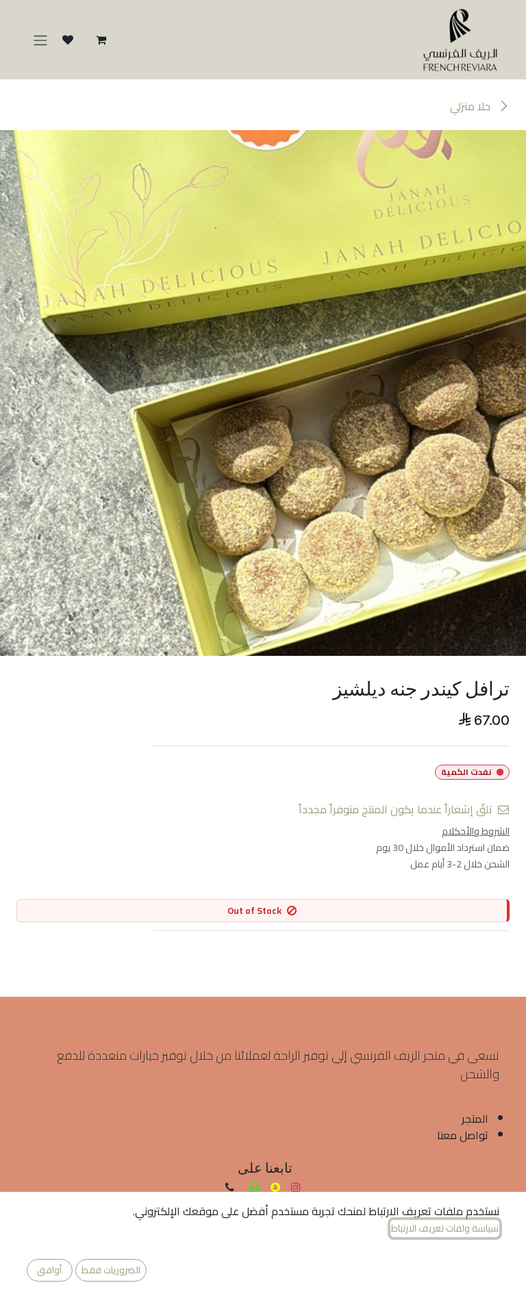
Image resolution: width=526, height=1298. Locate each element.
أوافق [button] (49, 1270)
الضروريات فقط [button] (111, 1270)
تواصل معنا (462, 1135)
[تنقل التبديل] (40, 39)
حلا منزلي (471, 106)
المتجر (475, 1118)
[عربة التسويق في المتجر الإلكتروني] (100, 39)
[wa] (255, 1187)
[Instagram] (296, 1187)
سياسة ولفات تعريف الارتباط (445, 1228)
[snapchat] (275, 1187)
